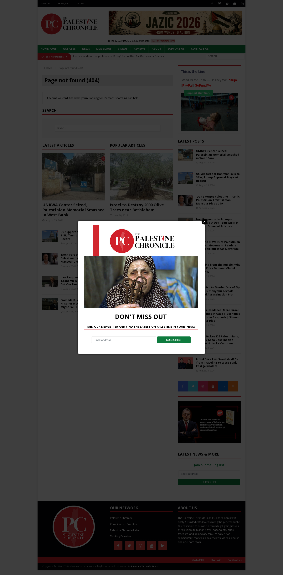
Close (204, 221)
